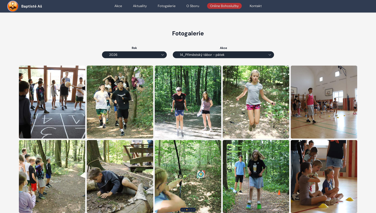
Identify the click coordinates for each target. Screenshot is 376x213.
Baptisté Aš (31, 6)
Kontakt (256, 6)
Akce (118, 6)
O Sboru (192, 6)
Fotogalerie (167, 6)
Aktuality (140, 6)
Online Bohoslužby (224, 6)
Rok (134, 48)
